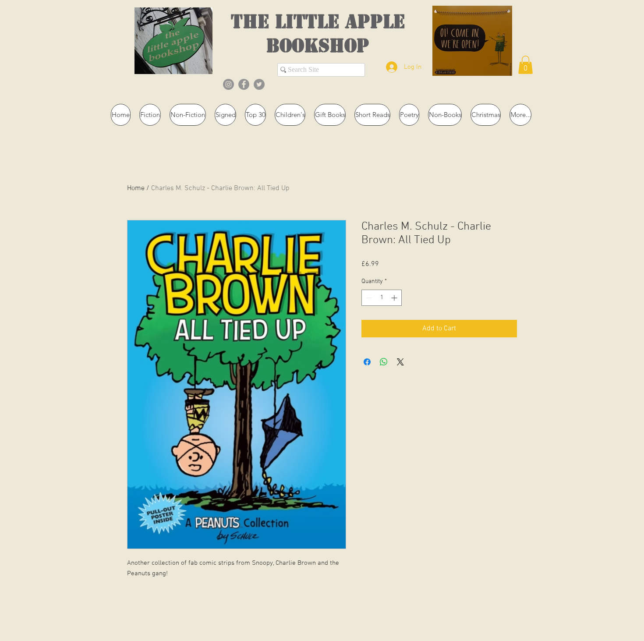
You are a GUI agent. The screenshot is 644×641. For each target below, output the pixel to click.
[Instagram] (228, 84)
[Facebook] (243, 84)
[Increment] (394, 297)
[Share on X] (400, 362)
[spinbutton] (381, 297)
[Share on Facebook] (367, 362)
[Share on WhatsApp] (384, 362)
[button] (525, 65)
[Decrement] (368, 297)
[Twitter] (259, 84)
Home (136, 188)
